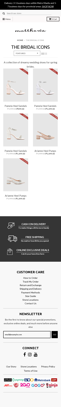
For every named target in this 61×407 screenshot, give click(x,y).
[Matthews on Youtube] (36, 354)
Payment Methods (30, 292)
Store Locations (30, 299)
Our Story (11, 366)
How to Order (30, 277)
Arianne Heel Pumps (45, 150)
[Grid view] (42, 53)
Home (20, 40)
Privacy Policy (48, 366)
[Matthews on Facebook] (24, 354)
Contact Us (30, 303)
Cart (54, 19)
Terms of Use (30, 370)
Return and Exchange (30, 285)
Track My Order (31, 281)
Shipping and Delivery (30, 288)
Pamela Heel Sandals (16, 105)
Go (54, 334)
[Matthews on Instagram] (30, 354)
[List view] (45, 53)
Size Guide (30, 296)
